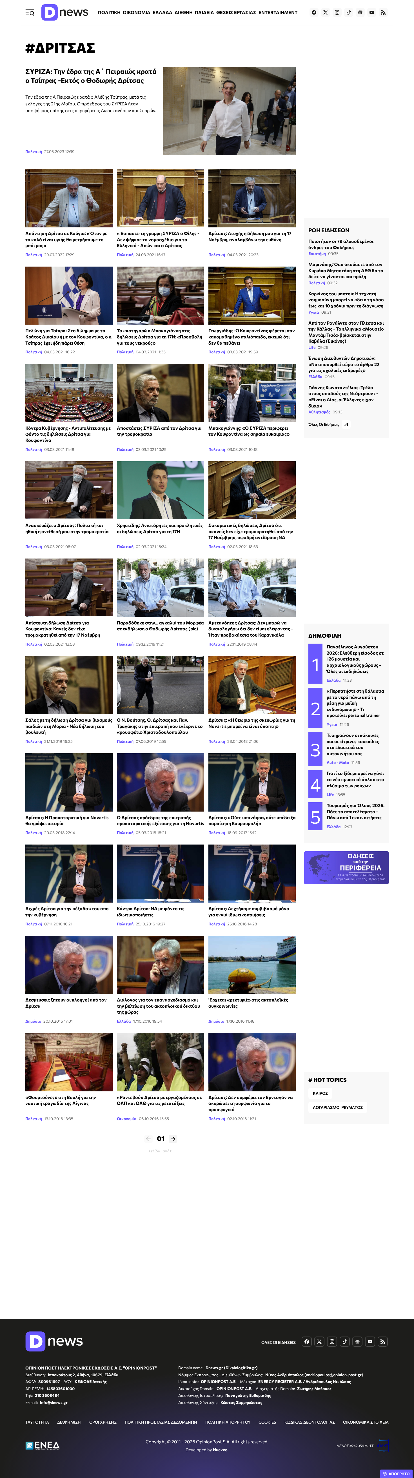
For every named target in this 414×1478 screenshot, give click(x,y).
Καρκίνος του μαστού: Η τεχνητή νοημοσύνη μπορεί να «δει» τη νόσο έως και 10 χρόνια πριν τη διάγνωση (346, 299)
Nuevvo (220, 1449)
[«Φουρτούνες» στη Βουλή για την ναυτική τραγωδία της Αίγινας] (69, 1062)
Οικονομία (127, 1118)
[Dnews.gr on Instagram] (337, 12)
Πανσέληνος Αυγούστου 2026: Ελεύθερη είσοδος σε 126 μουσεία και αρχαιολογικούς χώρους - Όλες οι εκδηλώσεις (355, 658)
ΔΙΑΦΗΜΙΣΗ (69, 1422)
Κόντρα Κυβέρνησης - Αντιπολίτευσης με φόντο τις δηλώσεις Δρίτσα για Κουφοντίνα (68, 434)
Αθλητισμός (319, 411)
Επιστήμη (317, 253)
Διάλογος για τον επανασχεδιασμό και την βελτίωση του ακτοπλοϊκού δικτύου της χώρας (158, 1005)
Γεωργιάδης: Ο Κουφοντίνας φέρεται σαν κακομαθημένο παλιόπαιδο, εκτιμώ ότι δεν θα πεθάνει (251, 336)
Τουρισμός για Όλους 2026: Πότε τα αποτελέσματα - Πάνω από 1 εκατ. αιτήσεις (355, 811)
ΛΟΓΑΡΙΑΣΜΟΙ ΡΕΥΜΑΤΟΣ (338, 1107)
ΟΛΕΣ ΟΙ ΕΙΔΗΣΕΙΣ (278, 1342)
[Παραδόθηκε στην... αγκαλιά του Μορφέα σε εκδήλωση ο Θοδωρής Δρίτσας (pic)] (160, 588)
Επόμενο (173, 1139)
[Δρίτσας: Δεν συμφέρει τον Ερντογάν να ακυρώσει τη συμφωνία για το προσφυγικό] (252, 1062)
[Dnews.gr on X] (325, 12)
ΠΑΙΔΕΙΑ (204, 12)
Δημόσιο (33, 1021)
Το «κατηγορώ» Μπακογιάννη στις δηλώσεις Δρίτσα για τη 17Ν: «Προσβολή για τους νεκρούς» (159, 336)
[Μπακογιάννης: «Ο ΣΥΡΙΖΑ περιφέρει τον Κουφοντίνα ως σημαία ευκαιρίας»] (252, 393)
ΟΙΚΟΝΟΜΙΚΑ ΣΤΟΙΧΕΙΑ (366, 1422)
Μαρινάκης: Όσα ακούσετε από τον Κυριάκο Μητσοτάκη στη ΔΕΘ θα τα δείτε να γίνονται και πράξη (345, 270)
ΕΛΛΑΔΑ (162, 12)
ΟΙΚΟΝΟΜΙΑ (136, 12)
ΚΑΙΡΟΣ (320, 1093)
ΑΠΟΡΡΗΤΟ (399, 1474)
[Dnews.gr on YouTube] (371, 12)
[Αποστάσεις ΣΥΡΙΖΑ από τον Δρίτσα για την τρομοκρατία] (160, 393)
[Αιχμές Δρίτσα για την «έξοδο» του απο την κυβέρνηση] (69, 874)
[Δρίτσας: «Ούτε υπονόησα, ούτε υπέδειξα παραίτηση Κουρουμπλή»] (252, 782)
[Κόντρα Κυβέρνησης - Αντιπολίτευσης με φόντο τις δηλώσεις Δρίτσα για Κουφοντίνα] (69, 393)
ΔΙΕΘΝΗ (184, 12)
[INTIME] (69, 490)
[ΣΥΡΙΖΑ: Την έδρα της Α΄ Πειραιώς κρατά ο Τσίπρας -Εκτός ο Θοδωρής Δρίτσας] (229, 111)
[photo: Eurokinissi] (160, 685)
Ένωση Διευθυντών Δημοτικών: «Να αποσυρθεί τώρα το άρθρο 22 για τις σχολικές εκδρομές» (343, 364)
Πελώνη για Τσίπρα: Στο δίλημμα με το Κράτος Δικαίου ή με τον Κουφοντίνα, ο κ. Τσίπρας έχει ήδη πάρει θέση (68, 336)
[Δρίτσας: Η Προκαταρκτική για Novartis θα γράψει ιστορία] (69, 782)
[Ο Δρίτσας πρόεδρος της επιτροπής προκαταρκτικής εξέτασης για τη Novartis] (160, 782)
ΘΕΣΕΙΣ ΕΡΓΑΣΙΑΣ (236, 12)
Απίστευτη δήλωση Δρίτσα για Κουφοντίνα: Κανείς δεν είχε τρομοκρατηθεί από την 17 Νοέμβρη (62, 628)
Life (311, 347)
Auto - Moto (338, 762)
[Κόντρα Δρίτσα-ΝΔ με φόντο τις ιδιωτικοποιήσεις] (160, 874)
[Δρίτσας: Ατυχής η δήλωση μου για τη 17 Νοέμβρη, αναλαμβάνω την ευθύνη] (252, 198)
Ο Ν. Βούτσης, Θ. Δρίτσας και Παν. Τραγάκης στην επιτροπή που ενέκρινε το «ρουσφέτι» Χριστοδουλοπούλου (160, 726)
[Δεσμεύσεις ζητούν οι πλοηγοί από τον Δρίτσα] (69, 965)
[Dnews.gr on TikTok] (348, 12)
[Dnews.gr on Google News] (360, 12)
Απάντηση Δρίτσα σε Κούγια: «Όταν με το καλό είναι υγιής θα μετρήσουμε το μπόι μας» (66, 239)
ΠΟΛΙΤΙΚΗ (109, 12)
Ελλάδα (124, 1021)
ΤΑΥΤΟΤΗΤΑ (37, 1422)
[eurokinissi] (160, 296)
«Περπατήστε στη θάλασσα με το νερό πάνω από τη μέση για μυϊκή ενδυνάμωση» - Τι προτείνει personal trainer (355, 703)
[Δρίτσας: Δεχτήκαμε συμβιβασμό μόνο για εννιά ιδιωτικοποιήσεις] (252, 874)
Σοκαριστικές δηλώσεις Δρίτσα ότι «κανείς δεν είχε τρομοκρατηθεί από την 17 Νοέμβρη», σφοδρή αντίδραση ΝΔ (250, 531)
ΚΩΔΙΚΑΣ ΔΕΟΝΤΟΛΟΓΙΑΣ (309, 1422)
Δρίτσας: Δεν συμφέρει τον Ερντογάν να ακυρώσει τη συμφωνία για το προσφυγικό (250, 1103)
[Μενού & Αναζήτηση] (29, 12)
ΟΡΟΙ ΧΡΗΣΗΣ (103, 1422)
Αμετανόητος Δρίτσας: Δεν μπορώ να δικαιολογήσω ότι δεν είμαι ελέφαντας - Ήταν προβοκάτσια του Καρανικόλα (250, 628)
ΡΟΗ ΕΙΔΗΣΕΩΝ (328, 230)
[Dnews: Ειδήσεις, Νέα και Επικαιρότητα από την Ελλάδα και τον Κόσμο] (64, 12)
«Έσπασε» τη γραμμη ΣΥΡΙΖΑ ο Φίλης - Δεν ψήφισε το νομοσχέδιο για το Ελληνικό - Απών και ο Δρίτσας (158, 239)
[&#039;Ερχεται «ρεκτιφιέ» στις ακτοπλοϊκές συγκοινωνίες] (252, 965)
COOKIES (267, 1422)
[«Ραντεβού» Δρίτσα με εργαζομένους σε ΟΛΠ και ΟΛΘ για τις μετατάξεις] (160, 1062)
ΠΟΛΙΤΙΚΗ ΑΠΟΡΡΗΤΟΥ (227, 1422)
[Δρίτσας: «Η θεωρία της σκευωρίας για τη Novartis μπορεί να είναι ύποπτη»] (252, 685)
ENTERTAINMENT (278, 12)
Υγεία (313, 312)
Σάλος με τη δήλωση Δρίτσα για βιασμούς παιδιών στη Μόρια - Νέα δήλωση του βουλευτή (68, 726)
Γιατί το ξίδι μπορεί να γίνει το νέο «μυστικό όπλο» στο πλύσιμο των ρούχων (355, 779)
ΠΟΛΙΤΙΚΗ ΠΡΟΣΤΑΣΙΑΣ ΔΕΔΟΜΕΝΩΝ (161, 1422)
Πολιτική (33, 151)
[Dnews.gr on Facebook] (314, 12)
